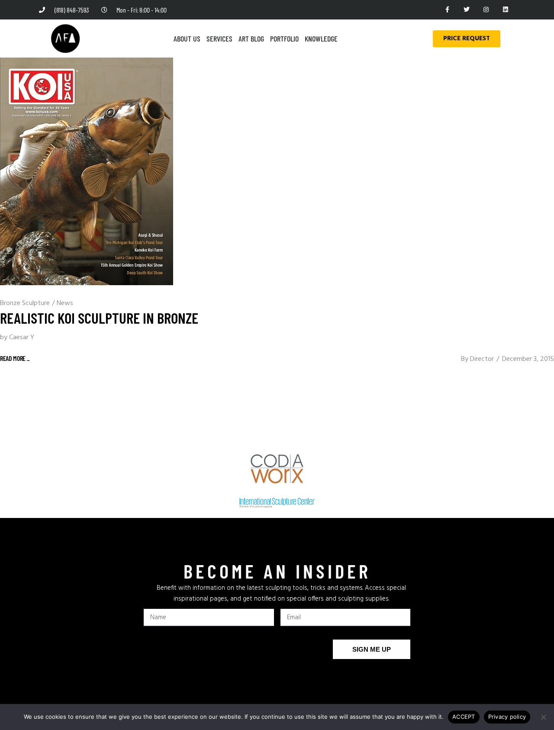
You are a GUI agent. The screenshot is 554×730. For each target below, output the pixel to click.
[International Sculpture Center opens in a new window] (277, 503)
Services (219, 38)
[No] (543, 717)
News (65, 303)
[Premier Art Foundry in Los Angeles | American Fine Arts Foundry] (65, 38)
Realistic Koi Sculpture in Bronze (99, 318)
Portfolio (284, 38)
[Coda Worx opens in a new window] (277, 468)
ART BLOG (251, 38)
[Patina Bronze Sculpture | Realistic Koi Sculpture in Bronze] (86, 171)
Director (482, 359)
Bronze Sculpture (25, 303)
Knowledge (321, 38)
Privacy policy (507, 716)
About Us (187, 38)
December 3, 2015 (528, 359)
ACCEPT (463, 716)
